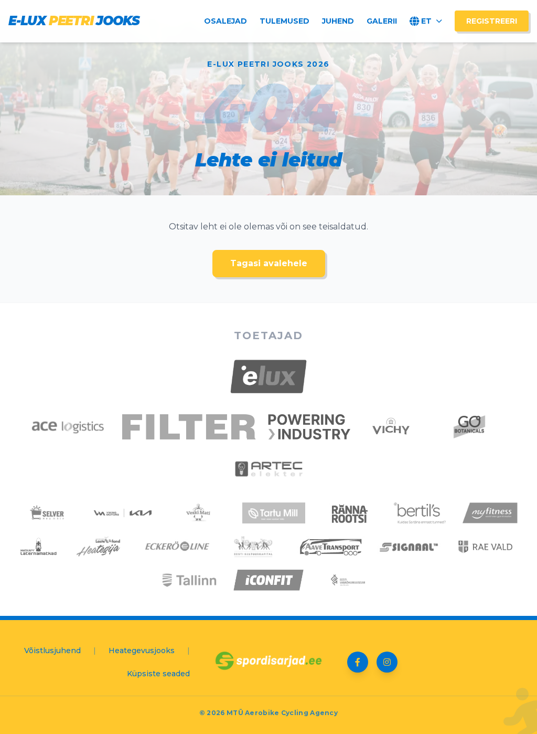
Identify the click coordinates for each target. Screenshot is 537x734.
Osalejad (225, 21)
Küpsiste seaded (158, 673)
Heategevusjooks (142, 650)
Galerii (382, 21)
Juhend (338, 21)
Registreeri (491, 21)
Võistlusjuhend (52, 650)
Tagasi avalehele (268, 263)
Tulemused (284, 21)
